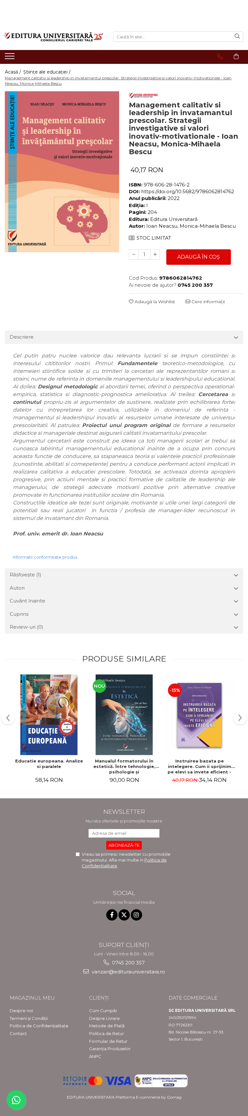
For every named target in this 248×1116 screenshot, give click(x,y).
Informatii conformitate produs (45, 557)
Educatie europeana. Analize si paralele (49, 763)
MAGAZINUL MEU (32, 998)
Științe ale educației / (47, 72)
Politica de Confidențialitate (39, 1025)
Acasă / (13, 72)
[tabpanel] (62, 172)
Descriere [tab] (22, 337)
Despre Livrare (104, 1018)
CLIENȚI (99, 998)
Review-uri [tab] (26, 627)
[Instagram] (136, 915)
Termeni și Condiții (29, 1018)
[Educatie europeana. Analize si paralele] (49, 714)
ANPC (95, 1056)
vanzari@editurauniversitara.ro (127, 972)
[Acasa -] (54, 36)
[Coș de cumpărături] (236, 56)
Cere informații (207, 301)
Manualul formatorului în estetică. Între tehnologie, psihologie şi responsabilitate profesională (124, 766)
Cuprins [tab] (19, 614)
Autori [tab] (17, 588)
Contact (18, 1033)
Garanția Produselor (110, 1048)
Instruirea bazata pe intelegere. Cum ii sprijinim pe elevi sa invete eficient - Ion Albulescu (199, 766)
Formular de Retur (108, 1041)
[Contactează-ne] (220, 56)
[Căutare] (237, 36)
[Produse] (10, 58)
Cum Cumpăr (103, 1010)
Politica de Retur (106, 1033)
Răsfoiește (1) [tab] (25, 575)
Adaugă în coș (198, 257)
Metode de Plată (107, 1025)
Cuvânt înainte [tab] (27, 601)
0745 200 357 (128, 963)
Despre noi (21, 1010)
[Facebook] (112, 915)
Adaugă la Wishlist (154, 301)
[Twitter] (124, 915)
